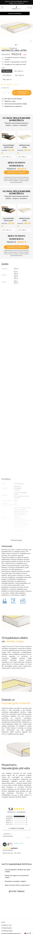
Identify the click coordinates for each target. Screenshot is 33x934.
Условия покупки (6, 928)
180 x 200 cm (7, 79)
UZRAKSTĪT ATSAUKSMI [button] (17, 828)
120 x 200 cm (18, 71)
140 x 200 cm (7, 75)
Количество (5, 88)
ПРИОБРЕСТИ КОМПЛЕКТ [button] (16, 174)
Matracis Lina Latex (24, 146)
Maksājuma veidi (6, 925)
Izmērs (3, 68)
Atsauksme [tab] (7, 834)
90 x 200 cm (7, 71)
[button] (28, 933)
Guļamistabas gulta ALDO (8, 146)
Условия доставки (7, 931)
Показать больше (16, 540)
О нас (3, 922)
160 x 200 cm (19, 75)
